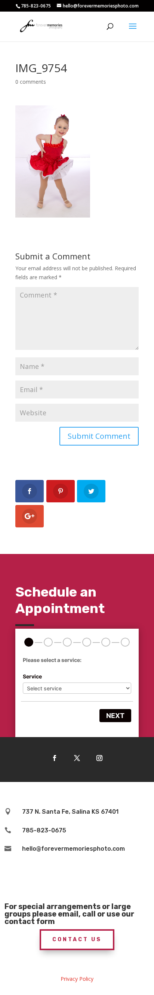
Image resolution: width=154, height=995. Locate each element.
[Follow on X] (77, 758)
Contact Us (77, 939)
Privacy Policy (77, 978)
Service (32, 676)
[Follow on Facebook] (54, 758)
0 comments (30, 81)
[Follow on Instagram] (99, 758)
